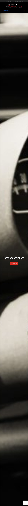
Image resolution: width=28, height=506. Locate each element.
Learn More (14, 263)
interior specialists (14, 258)
